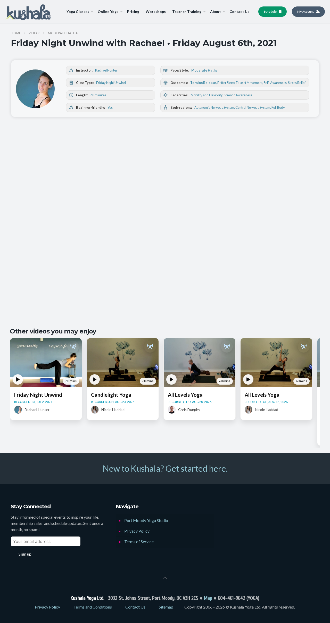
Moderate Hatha (63, 33)
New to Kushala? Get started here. (165, 468)
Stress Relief (297, 83)
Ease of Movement (249, 83)
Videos (34, 33)
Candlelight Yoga (111, 395)
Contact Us (135, 606)
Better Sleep (226, 83)
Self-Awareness (275, 83)
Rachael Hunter (106, 70)
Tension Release (203, 83)
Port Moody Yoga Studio (146, 520)
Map (208, 598)
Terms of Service (139, 541)
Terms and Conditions (92, 606)
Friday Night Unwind (111, 83)
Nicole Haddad (113, 409)
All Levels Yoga (185, 395)
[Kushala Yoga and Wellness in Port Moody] (28, 11)
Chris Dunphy (189, 409)
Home (16, 33)
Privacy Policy (137, 530)
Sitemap (166, 606)
